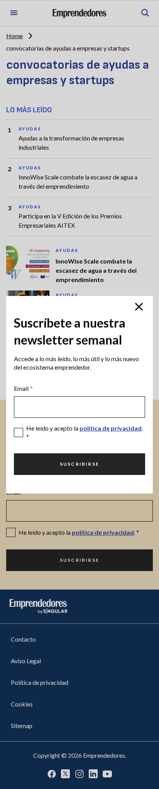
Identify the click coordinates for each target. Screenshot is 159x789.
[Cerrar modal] (139, 306)
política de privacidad (111, 428)
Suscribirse (79, 464)
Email (23, 388)
